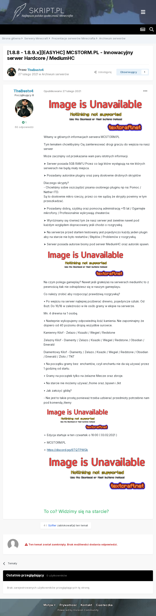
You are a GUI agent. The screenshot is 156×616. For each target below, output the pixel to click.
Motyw (48, 605)
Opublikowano (62, 91)
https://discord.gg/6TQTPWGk (67, 450)
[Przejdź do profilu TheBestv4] (11, 72)
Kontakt (86, 605)
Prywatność (68, 605)
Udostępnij (104, 72)
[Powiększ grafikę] (95, 114)
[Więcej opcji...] (145, 91)
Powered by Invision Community (78, 610)
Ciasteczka (104, 605)
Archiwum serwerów (55, 74)
